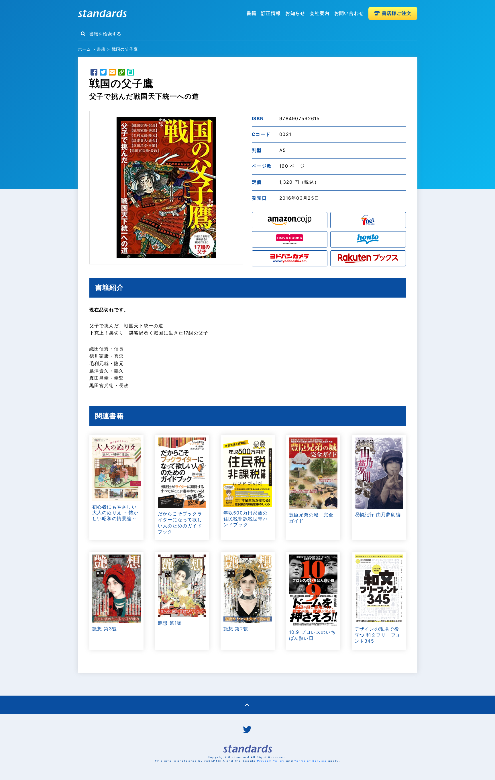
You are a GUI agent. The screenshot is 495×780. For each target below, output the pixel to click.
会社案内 (319, 13)
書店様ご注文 (396, 13)
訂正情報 (271, 13)
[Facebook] (94, 73)
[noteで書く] (130, 73)
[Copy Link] (121, 73)
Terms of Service (310, 760)
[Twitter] (103, 73)
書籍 (252, 13)
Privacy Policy (271, 760)
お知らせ (295, 13)
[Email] (112, 73)
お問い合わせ (349, 13)
